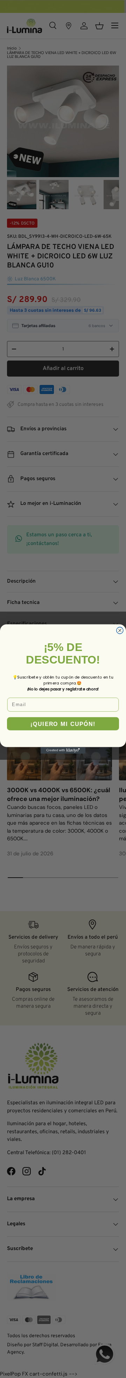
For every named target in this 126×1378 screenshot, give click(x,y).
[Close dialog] (120, 630)
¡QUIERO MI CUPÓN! (63, 724)
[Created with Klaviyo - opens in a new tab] (63, 750)
